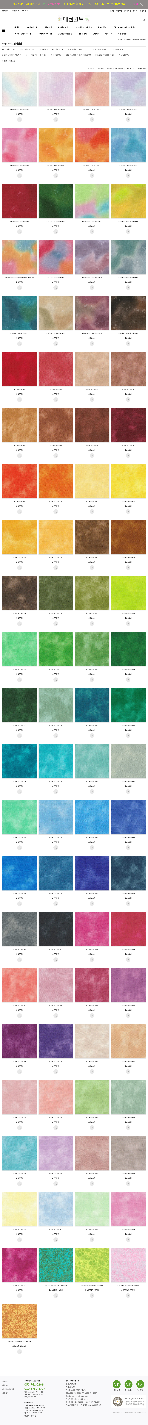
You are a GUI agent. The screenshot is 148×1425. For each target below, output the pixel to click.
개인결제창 (122, 34)
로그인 (112, 11)
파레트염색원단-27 (92, 725)
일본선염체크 (103, 27)
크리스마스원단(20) (39, 55)
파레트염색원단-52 (128, 1061)
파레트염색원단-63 (92, 1229)
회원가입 (119, 11)
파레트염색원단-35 (92, 837)
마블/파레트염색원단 (139, 40)
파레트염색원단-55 (92, 1117)
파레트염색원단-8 (128, 445)
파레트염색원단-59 (92, 1174)
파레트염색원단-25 (19, 725)
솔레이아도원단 (33, 27)
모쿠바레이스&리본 (44, 34)
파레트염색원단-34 (55, 837)
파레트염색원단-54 (55, 1117)
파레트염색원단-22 (55, 669)
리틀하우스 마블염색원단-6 (55, 165)
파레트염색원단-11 (92, 501)
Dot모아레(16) (8, 49)
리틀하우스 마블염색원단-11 (92, 221)
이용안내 (5, 1385)
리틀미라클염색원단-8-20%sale (128, 1285)
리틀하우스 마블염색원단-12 (128, 221)
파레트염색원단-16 (128, 557)
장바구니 (135, 11)
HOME (119, 40)
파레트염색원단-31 (92, 781)
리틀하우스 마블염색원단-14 (55, 277)
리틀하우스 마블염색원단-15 (92, 277)
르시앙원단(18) (58, 49)
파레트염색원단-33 (19, 837)
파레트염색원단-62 (55, 1229)
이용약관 (5, 1393)
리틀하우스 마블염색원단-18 (55, 333)
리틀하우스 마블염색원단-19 (92, 333)
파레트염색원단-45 (19, 1005)
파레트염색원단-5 (19, 445)
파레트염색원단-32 (128, 781)
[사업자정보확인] (94, 1402)
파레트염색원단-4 (128, 389)
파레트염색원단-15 (92, 557)
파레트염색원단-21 (19, 669)
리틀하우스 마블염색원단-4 (128, 109)
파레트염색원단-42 (55, 949)
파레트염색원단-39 (92, 894)
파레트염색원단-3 (92, 389)
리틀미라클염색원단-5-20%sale (92, 1285)
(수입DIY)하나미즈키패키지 (125, 27)
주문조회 (143, 11)
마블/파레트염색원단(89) (105, 55)
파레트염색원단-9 (19, 501)
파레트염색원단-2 (56, 389)
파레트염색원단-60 (128, 1174)
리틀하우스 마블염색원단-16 (128, 277)
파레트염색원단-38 (55, 894)
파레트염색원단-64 (128, 1229)
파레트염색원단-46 (55, 1005)
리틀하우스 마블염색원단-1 (19, 109)
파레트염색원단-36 (128, 837)
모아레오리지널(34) (26, 49)
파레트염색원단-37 (19, 894)
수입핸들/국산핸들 (65, 34)
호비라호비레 (63, 27)
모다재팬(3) (43, 49)
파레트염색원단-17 (19, 613)
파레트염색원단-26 (55, 725)
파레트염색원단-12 (128, 501)
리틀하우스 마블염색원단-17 (19, 333)
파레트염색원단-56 (128, 1117)
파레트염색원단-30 (55, 781)
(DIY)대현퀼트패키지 (22, 34)
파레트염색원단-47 (92, 1005)
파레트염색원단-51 (92, 1061)
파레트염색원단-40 (128, 894)
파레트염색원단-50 (55, 1061)
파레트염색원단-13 (19, 557)
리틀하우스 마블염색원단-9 (19, 221)
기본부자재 (82, 34)
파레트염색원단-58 (55, 1174)
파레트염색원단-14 (55, 557)
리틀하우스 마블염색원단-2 (55, 109)
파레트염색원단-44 (128, 949)
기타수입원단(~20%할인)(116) (15, 55)
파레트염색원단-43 (92, 949)
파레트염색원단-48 (128, 1005)
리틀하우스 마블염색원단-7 (92, 165)
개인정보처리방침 (8, 1389)
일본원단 (48, 27)
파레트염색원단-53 (19, 1117)
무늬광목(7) (124, 55)
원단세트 (95, 34)
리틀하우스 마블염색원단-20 (128, 333)
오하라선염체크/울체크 (83, 27)
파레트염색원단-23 (92, 669)
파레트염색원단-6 (56, 445)
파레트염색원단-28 (128, 725)
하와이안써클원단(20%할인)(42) (77, 55)
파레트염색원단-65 (19, 1285)
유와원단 (17, 27)
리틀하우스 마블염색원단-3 (92, 109)
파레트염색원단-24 (128, 669)
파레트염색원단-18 (55, 613)
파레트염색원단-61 (19, 1229)
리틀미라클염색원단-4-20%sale (19, 1341)
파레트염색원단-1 (19, 389)
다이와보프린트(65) (101, 49)
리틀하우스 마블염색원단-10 (55, 221)
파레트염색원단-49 (19, 1061)
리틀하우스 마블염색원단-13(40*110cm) (19, 277)
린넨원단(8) (56, 55)
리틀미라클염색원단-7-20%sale (56, 1285)
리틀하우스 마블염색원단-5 (19, 165)
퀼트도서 (108, 34)
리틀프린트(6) (118, 49)
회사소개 (5, 1382)
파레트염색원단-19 (92, 613)
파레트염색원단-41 (19, 949)
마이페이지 (127, 11)
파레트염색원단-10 (55, 501)
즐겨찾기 (5, 11)
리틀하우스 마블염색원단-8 (128, 165)
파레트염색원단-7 (92, 445)
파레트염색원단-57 (19, 1174)
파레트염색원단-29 (19, 781)
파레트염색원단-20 (128, 613)
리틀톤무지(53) (8, 61)
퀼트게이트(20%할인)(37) (78, 49)
